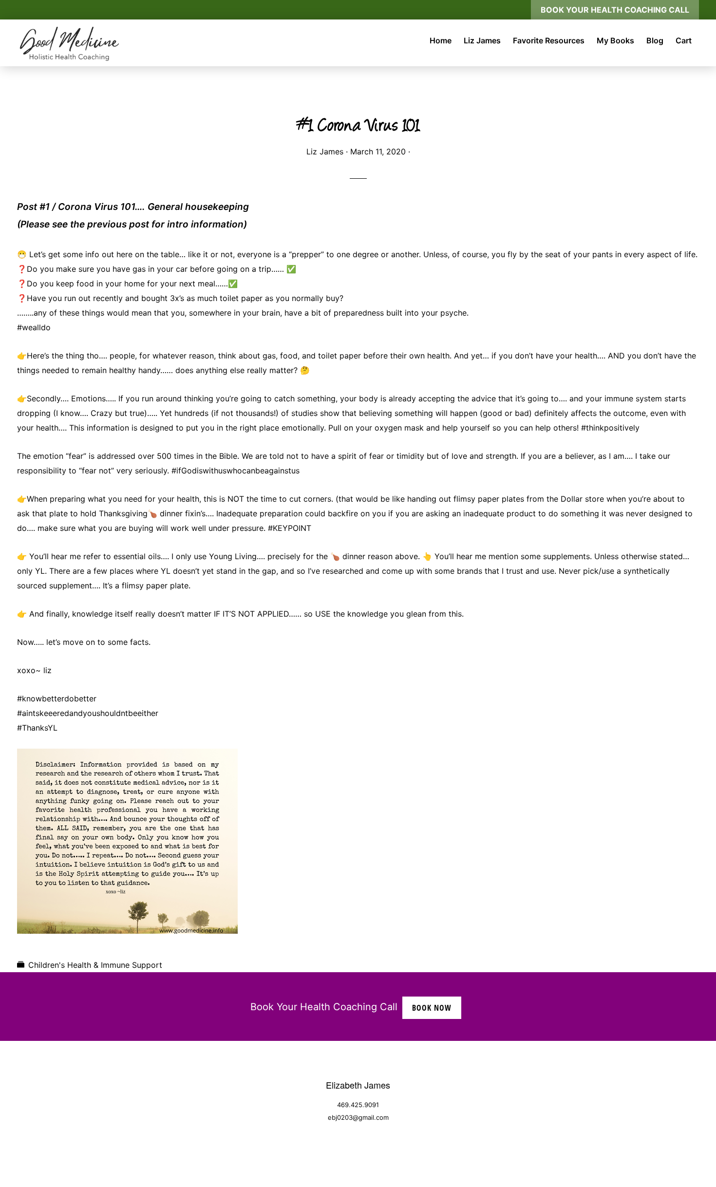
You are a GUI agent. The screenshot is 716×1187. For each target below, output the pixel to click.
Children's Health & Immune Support (95, 965)
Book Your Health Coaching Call (615, 10)
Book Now (432, 1007)
